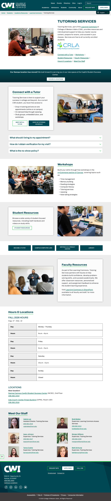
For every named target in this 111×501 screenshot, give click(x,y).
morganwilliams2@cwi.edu (81, 441)
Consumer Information (75, 495)
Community (72, 7)
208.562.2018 (28, 424)
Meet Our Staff (79, 61)
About (80, 7)
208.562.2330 (76, 439)
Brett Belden (76, 419)
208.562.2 (12, 396)
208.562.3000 (9, 480)
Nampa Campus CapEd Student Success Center (27, 393)
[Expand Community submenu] (72, 9)
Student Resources (65, 58)
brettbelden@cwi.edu (79, 429)
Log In (80, 3)
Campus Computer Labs (43, 248)
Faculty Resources (81, 58)
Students (64, 7)
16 (18, 402)
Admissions (55, 7)
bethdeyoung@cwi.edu (80, 452)
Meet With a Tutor (20, 123)
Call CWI (80, 468)
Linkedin (16, 487)
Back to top (2, 457)
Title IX (39, 495)
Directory (67, 3)
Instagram (11, 487)
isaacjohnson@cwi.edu (31, 441)
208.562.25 (12, 402)
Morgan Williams (77, 434)
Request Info (90, 7)
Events (59, 3)
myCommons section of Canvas (70, 172)
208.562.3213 (76, 426)
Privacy (63, 495)
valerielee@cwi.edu (30, 426)
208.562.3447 (28, 439)
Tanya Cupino (28, 448)
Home (3, 13)
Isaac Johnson (28, 434)
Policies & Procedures (51, 495)
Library (91, 248)
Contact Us (60, 473)
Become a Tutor (19, 248)
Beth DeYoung (77, 448)
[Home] (12, 469)
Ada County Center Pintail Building (22, 400)
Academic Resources (21, 13)
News (53, 3)
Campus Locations (10, 483)
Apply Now (104, 7)
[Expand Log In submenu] (80, 5)
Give (73, 3)
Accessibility (31, 495)
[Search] (108, 3)
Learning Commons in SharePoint (79, 290)
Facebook (6, 487)
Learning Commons (35, 13)
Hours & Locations (65, 61)
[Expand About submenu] (80, 9)
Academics (45, 7)
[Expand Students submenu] (64, 9)
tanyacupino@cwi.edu (31, 452)
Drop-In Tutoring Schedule (39, 123)
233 (18, 396)
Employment (52, 473)
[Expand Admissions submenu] (55, 9)
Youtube (25, 487)
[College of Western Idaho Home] (13, 5)
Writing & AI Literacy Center (67, 248)
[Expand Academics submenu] (45, 9)
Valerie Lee (27, 419)
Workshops (79, 55)
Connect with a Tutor (65, 55)
